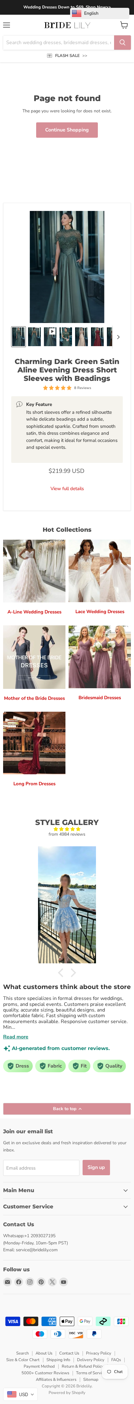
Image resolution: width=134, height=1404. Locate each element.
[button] (62, 972)
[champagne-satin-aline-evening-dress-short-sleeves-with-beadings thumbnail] (81, 337)
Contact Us (69, 1353)
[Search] (122, 42)
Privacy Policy (98, 1353)
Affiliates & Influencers (56, 1379)
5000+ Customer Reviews (45, 1373)
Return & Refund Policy (83, 1366)
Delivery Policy (90, 1360)
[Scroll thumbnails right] (117, 337)
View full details (67, 488)
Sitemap (90, 1379)
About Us (44, 1353)
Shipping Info (58, 1360)
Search (22, 1353)
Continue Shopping (67, 129)
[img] (67, 829)
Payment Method (39, 1366)
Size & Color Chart (23, 1360)
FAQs (116, 1360)
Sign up (96, 1167)
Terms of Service (91, 1373)
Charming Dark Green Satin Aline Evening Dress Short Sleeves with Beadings (67, 370)
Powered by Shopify (67, 1393)
